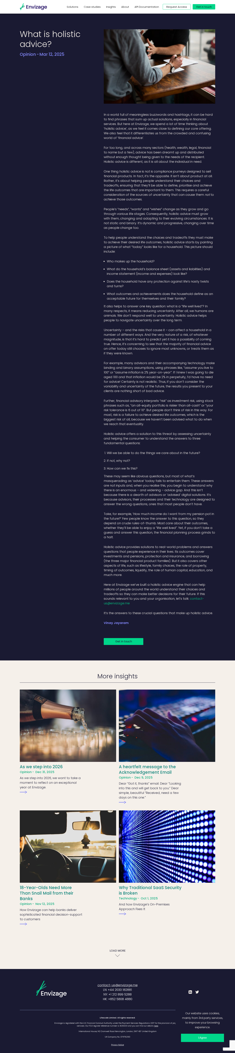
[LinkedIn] (190, 992)
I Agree (202, 1037)
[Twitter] (197, 992)
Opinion (28, 54)
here (156, 1025)
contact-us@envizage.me (118, 985)
